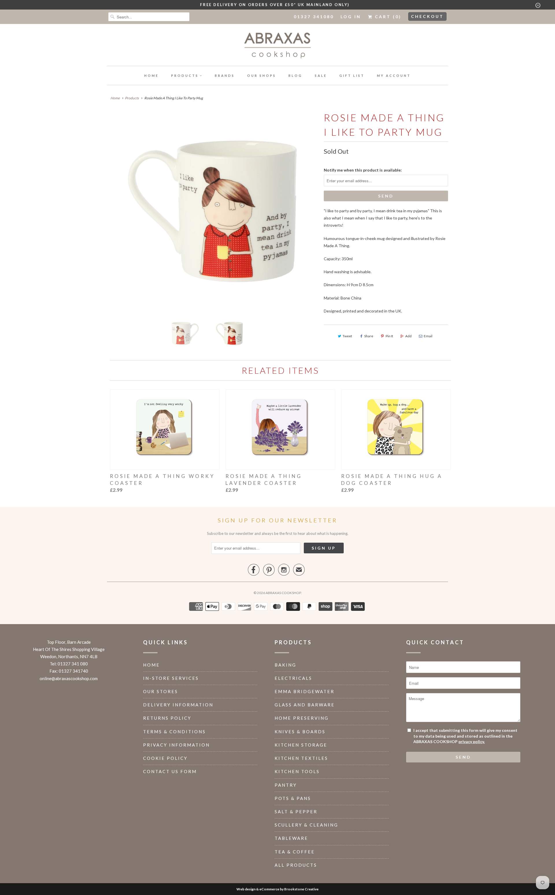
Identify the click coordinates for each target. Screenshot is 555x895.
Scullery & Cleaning (306, 824)
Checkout (427, 16)
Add (408, 336)
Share (368, 336)
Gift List (352, 75)
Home (151, 75)
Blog (295, 75)
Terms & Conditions (174, 731)
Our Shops (261, 75)
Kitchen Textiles (301, 758)
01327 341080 (314, 16)
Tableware (291, 838)
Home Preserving (302, 718)
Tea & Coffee (295, 851)
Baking (285, 664)
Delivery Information (178, 704)
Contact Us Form (170, 771)
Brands (225, 75)
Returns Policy (167, 718)
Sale (321, 75)
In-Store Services (171, 678)
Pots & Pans (293, 798)
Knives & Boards (300, 731)
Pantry (286, 785)
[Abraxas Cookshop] (277, 46)
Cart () (387, 16)
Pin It (389, 336)
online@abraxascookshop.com (69, 678)
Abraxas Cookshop (283, 593)
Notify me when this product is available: (363, 170)
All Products (296, 865)
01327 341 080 (73, 663)
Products (185, 75)
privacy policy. (471, 741)
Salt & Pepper (296, 811)
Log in (351, 16)
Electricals (293, 678)
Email (428, 336)
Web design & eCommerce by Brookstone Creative (277, 889)
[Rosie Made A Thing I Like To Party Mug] (212, 211)
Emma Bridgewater (304, 691)
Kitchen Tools (297, 771)
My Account (394, 75)
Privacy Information (176, 744)
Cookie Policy (165, 758)
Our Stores (160, 691)
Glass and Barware (305, 704)
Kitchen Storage (301, 744)
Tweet (347, 336)
